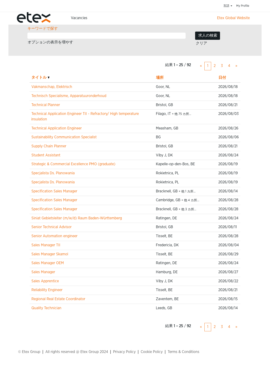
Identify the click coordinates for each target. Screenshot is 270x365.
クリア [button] (201, 43)
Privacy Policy (124, 352)
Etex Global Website (233, 18)
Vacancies (79, 18)
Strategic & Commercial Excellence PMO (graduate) (73, 164)
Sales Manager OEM (47, 263)
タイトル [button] (39, 77)
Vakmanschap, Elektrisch (51, 87)
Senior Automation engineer (54, 236)
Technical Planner (45, 105)
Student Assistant (45, 155)
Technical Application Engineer (56, 128)
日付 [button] (222, 78)
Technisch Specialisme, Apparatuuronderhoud (68, 96)
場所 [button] (160, 78)
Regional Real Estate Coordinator (58, 299)
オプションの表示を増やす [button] (50, 42)
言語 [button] (226, 5)
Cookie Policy (152, 352)
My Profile (242, 5)
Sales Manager (43, 272)
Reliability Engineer (46, 290)
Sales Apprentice (45, 281)
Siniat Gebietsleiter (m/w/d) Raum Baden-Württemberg (76, 218)
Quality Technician (46, 308)
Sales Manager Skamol (49, 254)
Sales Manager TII (45, 245)
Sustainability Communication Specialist (64, 137)
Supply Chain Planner (48, 146)
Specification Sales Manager (54, 191)
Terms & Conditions (183, 352)
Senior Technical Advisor (51, 227)
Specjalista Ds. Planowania (53, 173)
